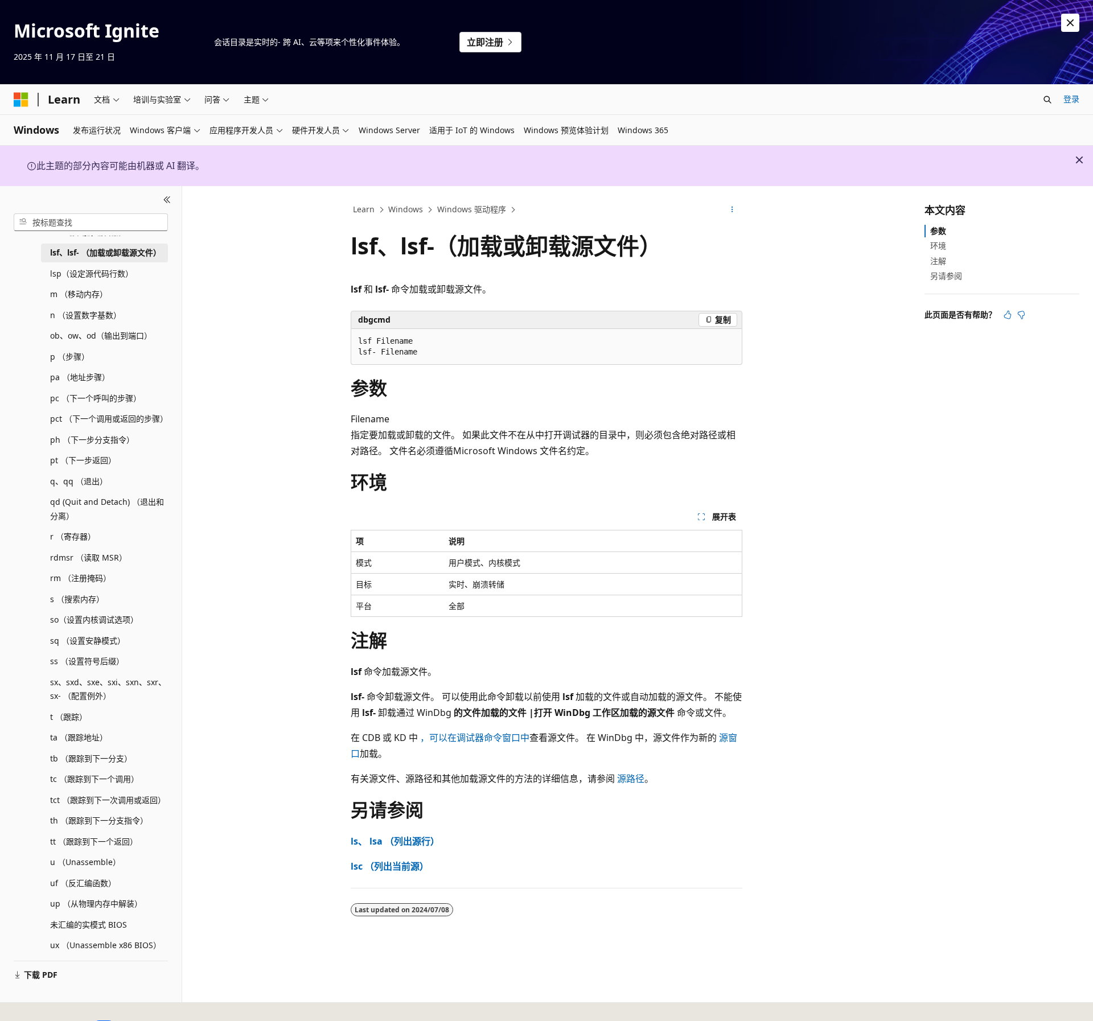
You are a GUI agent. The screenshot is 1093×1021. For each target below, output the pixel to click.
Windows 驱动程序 (471, 209)
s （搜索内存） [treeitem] (77, 598)
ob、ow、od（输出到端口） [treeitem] (101, 335)
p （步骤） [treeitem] (69, 356)
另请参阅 (946, 275)
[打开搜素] (1047, 99)
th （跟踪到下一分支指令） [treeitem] (99, 820)
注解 (938, 260)
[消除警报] (1070, 23)
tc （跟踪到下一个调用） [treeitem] (94, 778)
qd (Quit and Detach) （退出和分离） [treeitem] (107, 508)
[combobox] (91, 222)
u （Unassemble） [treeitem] (85, 862)
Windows (405, 209)
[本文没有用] (1021, 315)
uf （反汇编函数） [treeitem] (83, 882)
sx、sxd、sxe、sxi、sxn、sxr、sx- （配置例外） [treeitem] (108, 688)
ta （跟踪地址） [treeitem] (79, 737)
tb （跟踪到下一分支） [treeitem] (91, 757)
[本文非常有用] (1007, 315)
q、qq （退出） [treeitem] (79, 480)
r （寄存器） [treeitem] (73, 536)
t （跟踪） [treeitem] (68, 716)
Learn (364, 209)
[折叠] (167, 200)
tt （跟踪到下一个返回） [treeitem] (94, 840)
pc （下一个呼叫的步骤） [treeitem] (95, 397)
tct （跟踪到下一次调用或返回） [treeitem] (108, 799)
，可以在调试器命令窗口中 (474, 737)
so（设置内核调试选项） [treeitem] (94, 619)
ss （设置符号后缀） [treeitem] (87, 661)
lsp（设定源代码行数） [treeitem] (91, 272)
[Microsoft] (21, 99)
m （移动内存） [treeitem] (79, 294)
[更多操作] (732, 210)
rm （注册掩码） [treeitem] (80, 578)
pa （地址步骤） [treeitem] (80, 377)
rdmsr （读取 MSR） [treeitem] (88, 556)
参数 (938, 230)
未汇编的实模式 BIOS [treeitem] (88, 924)
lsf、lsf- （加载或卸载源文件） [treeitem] (105, 252)
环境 (938, 245)
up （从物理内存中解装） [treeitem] (96, 903)
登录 (1071, 98)
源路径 (630, 778)
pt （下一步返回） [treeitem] (83, 460)
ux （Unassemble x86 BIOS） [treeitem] (105, 945)
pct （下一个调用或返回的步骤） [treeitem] (109, 418)
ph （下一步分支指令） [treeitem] (92, 439)
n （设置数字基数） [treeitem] (85, 314)
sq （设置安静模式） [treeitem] (87, 640)
